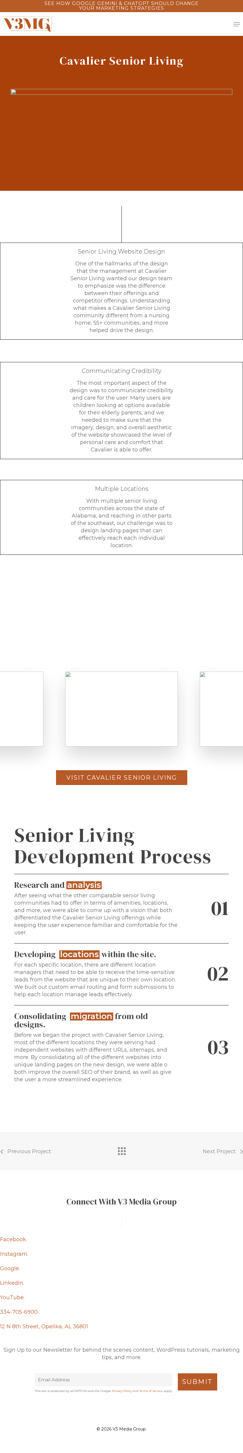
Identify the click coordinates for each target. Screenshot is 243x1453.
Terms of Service (151, 1391)
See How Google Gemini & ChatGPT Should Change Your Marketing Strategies (121, 6)
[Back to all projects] (121, 1150)
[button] (237, 24)
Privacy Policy (122, 1391)
